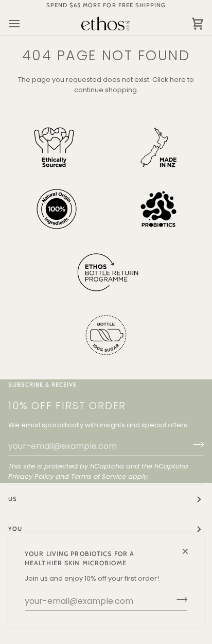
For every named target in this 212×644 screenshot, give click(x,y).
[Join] (178, 599)
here (178, 79)
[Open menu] (23, 23)
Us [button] (12, 498)
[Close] (189, 547)
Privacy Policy (31, 476)
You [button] (15, 528)
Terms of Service (98, 476)
